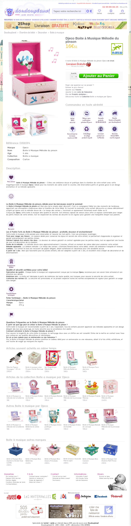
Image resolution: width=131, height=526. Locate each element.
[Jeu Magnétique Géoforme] (54, 365)
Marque (11, 147)
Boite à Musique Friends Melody (91, 397)
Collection (12, 156)
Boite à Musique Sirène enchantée (34, 397)
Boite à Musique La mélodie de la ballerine (15, 397)
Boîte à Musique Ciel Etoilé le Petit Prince (109, 460)
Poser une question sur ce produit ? (80, 85)
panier (122, 13)
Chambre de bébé (27, 32)
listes (99, 13)
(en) (16, 484)
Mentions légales (11, 480)
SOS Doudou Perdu (82, 478)
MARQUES (122, 20)
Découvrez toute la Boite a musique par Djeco (89, 97)
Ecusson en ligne (104, 476)
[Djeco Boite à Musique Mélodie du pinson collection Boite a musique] (34, 108)
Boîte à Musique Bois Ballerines (33, 460)
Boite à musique (57, 32)
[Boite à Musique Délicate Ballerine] (72, 365)
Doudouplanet (10, 32)
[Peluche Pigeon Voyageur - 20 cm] (16, 365)
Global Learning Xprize (106, 478)
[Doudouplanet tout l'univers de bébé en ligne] (32, 16)
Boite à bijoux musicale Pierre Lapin (72, 460)
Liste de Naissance (82, 480)
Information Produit (82, 476)
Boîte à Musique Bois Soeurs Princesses (52, 460)
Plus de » (76, 94)
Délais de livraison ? (35, 482)
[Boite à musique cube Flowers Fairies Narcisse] (34, 365)
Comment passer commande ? (38, 476)
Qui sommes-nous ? (12, 476)
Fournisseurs (56, 480)
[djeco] (117, 54)
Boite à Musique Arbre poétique (53, 426)
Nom (9, 150)
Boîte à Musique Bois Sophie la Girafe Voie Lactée (15, 461)
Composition (13, 159)
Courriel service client (59, 476)
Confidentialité (10, 484)
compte (111, 13)
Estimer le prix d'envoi (74, 87)
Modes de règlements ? (36, 480)
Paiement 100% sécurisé (13, 478)
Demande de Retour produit (61, 478)
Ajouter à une (79, 92)
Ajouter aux (73, 90)
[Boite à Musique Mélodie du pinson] (17, 137)
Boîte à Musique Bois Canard (90, 460)
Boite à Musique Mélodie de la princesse (72, 397)
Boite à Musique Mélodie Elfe (107, 397)
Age (9, 153)
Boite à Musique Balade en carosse (53, 397)
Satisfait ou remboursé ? (36, 478)
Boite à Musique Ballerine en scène (32, 426)
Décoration (42, 32)
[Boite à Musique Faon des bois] (92, 365)
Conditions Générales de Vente (15, 482)
